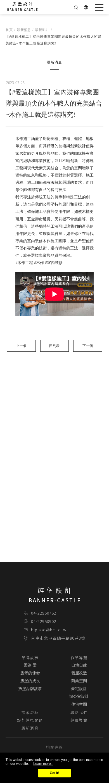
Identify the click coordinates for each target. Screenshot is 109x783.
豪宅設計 (79, 689)
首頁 (9, 30)
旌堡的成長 (30, 681)
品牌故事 (30, 657)
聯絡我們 (79, 712)
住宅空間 (79, 704)
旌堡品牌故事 (30, 689)
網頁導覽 (79, 720)
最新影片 (42, 30)
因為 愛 (30, 665)
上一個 (21, 346)
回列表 (54, 346)
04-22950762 (43, 613)
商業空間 (79, 681)
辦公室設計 (79, 696)
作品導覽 (79, 657)
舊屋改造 (79, 673)
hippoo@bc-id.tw (49, 629)
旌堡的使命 (30, 673)
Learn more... (43, 764)
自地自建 (79, 665)
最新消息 (24, 30)
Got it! (54, 773)
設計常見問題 (30, 720)
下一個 (87, 346)
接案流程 (30, 712)
